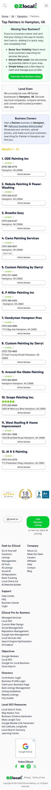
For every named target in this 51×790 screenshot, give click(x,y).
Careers (31, 557)
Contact (31, 567)
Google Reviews (10, 656)
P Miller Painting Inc (19, 292)
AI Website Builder (11, 584)
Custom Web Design (13, 624)
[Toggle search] (5, 5)
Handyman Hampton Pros (23, 318)
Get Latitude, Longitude (14, 726)
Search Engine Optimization (17, 641)
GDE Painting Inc (17, 159)
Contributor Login (11, 677)
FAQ (4, 599)
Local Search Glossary (13, 729)
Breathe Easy (14, 213)
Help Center (8, 596)
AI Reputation (9, 574)
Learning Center (10, 733)
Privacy (27, 777)
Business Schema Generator (17, 716)
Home (5, 16)
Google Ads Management (15, 634)
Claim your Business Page (15, 684)
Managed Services (11, 617)
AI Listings (7, 567)
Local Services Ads (11, 638)
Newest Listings (10, 694)
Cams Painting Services (22, 238)
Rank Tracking (9, 577)
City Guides (8, 698)
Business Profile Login (13, 681)
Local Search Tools (11, 709)
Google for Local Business (15, 663)
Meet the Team (35, 554)
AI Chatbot (7, 644)
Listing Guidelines (11, 691)
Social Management (12, 627)
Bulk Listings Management (16, 687)
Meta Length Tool (11, 719)
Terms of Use (38, 777)
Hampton (22, 16)
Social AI (6, 571)
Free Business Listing (38, 522)
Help (29, 564)
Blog (29, 571)
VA (12, 16)
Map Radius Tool (10, 712)
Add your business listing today (25, 126)
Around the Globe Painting (24, 372)
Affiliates (31, 560)
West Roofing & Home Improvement (20, 424)
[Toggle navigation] (46, 5)
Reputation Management (15, 631)
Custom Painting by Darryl (24, 267)
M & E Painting (16, 452)
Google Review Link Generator (18, 723)
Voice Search (8, 666)
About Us (32, 550)
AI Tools (6, 564)
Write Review (23, 174)
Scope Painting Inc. (20, 397)
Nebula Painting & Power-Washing (22, 186)
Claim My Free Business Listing (25, 76)
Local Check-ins (10, 581)
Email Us (14, 519)
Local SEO (7, 621)
